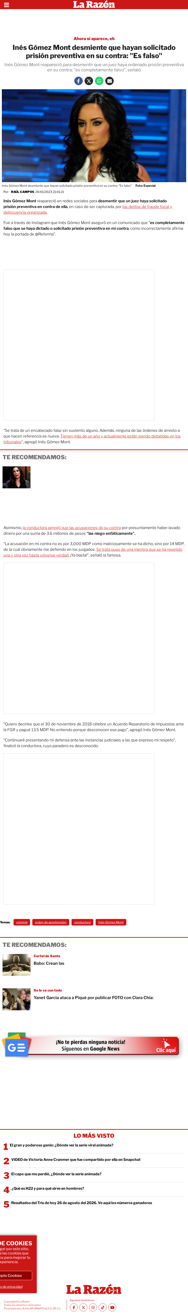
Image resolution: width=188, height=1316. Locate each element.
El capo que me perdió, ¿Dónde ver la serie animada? (56, 1174)
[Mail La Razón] (109, 81)
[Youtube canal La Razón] (112, 1307)
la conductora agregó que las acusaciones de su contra (72, 527)
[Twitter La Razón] (89, 81)
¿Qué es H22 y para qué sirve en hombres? (47, 1188)
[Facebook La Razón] (78, 81)
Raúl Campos (22, 192)
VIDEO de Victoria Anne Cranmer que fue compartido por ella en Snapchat (76, 1159)
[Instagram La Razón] (93, 1307)
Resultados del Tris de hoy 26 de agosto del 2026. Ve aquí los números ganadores (81, 1203)
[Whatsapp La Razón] (99, 81)
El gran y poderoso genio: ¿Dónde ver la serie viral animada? (61, 1145)
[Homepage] (94, 4)
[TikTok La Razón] (103, 1307)
